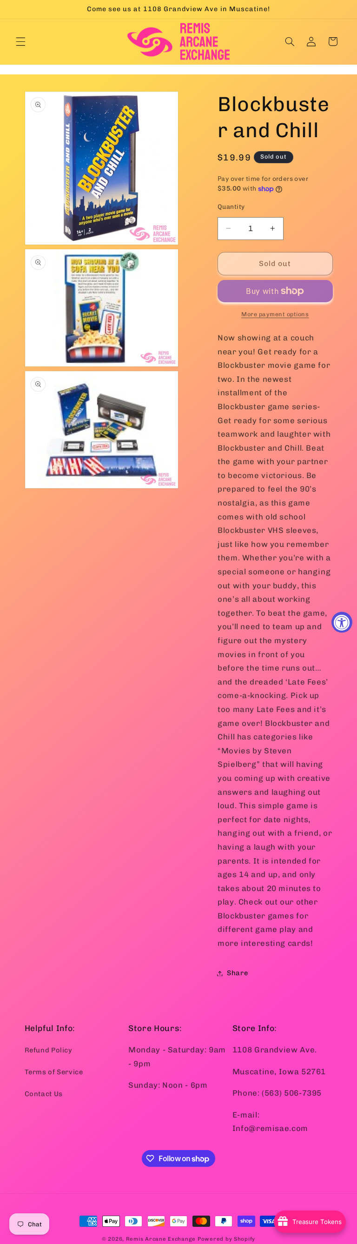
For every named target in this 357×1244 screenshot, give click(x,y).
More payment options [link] (275, 314)
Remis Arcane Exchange (161, 1239)
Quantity (231, 206)
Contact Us (44, 1094)
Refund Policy (49, 1050)
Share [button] (237, 973)
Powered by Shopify (226, 1239)
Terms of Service (54, 1072)
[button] (20, 41)
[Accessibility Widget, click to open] (341, 622)
